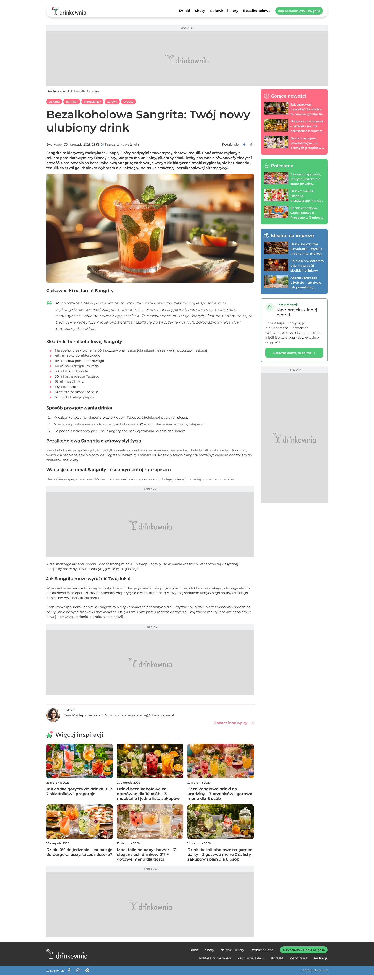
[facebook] (244, 144)
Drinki (184, 11)
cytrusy (128, 101)
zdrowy (112, 101)
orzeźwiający (92, 101)
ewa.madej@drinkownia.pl (151, 715)
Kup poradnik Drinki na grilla (299, 11)
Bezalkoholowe (257, 11)
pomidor (71, 101)
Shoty (200, 11)
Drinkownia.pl (57, 91)
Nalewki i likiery (224, 11)
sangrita (54, 101)
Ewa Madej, (54, 144)
